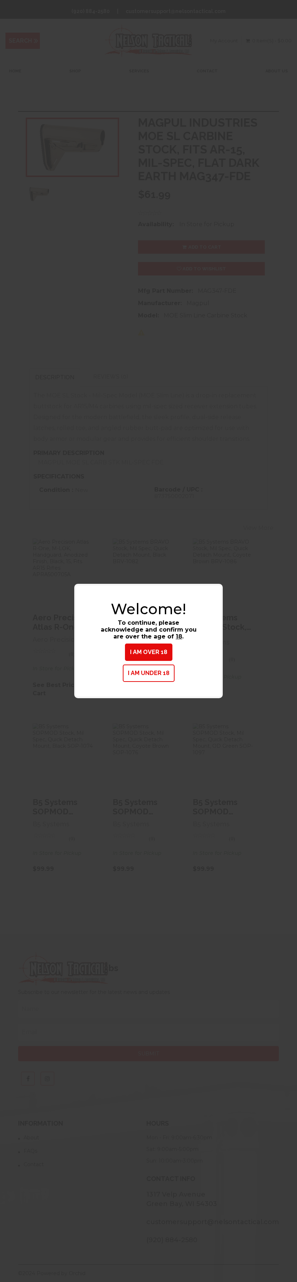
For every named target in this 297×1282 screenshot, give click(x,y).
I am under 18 (149, 673)
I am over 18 (148, 652)
